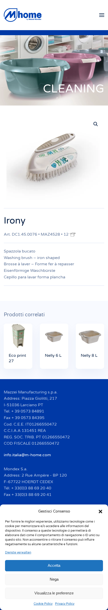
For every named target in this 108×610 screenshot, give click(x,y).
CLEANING (73, 89)
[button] (100, 511)
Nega (54, 579)
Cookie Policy (43, 603)
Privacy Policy (64, 603)
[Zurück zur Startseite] (23, 15)
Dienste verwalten (18, 552)
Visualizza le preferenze (54, 593)
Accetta (54, 565)
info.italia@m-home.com (27, 454)
